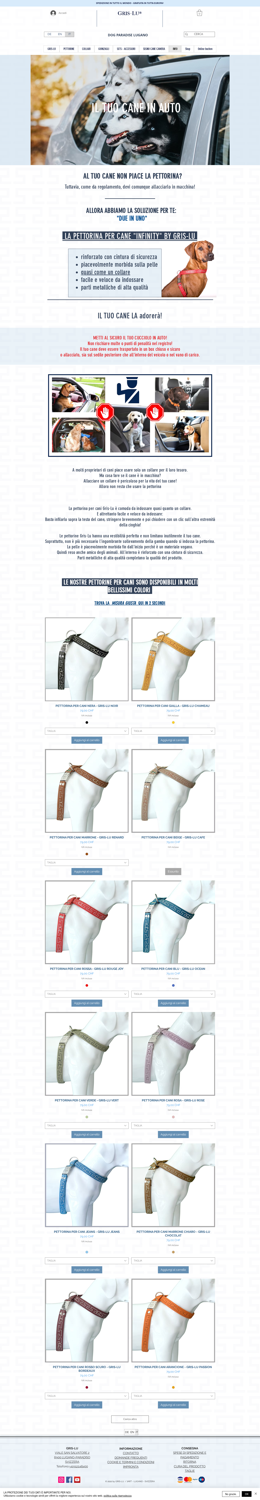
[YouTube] (77, 1480)
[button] (199, 13)
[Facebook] (69, 1480)
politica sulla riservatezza (118, 1495)
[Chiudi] (256, 1494)
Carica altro (130, 1419)
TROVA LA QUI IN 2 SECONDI (129, 603)
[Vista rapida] (87, 659)
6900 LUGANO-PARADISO (72, 1457)
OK (247, 1494)
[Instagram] (61, 1480)
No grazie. (231, 1494)
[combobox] (87, 731)
